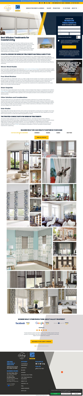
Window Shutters (26, 375)
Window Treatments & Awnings (35, 8)
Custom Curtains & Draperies (19, 132)
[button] (62, 372)
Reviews (67, 3)
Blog (63, 3)
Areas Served (25, 388)
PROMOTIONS (56, 8)
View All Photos (41, 137)
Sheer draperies (4, 91)
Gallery (49, 8)
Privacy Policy (12, 385)
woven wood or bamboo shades (31, 69)
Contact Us (24, 383)
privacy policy (67, 55)
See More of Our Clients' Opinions (41, 341)
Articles (23, 390)
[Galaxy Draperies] (12, 8)
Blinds (58, 132)
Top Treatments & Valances (26, 378)
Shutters (69, 132)
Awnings (36, 132)
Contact (17, 124)
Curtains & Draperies (24, 364)
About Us (74, 8)
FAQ (22, 386)
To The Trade (66, 8)
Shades (48, 132)
